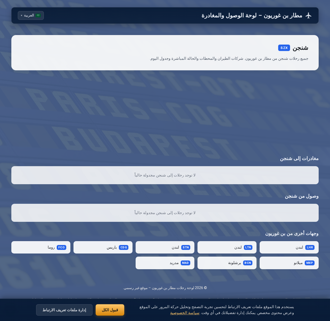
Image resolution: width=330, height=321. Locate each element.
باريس (117, 247)
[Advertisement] (165, 113)
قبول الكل (110, 310)
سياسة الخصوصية (185, 313)
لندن (304, 247)
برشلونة (239, 263)
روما (56, 247)
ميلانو (303, 263)
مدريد (179, 263)
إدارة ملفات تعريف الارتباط (64, 310)
